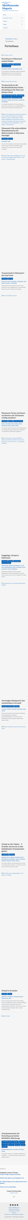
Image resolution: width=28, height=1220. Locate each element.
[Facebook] (10, 1205)
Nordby (3, 283)
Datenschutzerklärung (14, 1209)
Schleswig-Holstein (6, 860)
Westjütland (14, 569)
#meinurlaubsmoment (7, 1149)
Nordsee (9, 68)
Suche (4, 14)
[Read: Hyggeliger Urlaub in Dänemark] (14, 495)
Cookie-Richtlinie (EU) (14, 1207)
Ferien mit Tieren (18, 421)
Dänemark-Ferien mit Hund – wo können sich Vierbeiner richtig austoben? (14, 415)
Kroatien (4, 994)
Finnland (12, 1143)
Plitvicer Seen (5, 998)
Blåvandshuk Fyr (17, 565)
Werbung (17, 1145)
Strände (17, 860)
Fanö (3, 281)
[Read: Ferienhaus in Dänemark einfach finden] (7, 55)
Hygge (23, 567)
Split (10, 998)
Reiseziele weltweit (7, 18)
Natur (8, 141)
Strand (13, 425)
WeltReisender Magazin (10, 7)
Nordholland (5, 101)
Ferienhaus (4, 68)
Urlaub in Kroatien (9, 991)
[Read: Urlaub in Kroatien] (14, 930)
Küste (16, 100)
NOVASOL (21, 1149)
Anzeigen (5, 27)
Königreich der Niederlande (9, 95)
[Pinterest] (15, 1205)
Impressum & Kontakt (14, 1211)
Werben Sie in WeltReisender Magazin (14, 1214)
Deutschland (5, 854)
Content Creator (14, 1193)
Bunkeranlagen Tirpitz (10, 567)
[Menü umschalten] (21, 18)
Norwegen (4, 1145)
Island (17, 1143)
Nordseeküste (15, 68)
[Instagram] (13, 1205)
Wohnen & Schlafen (17, 97)
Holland (9, 100)
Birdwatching (5, 565)
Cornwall (4, 709)
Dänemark (4, 64)
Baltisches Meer (5, 857)
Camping (12, 854)
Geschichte (19, 709)
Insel (25, 281)
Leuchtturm (4, 569)
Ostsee (9, 425)
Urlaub (17, 425)
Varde (9, 569)
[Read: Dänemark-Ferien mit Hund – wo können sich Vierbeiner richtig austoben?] (14, 352)
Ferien (8, 281)
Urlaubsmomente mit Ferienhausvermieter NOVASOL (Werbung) (11, 1135)
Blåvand (11, 565)
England (17, 706)
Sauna (20, 68)
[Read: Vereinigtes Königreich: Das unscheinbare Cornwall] (14, 640)
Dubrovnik (4, 996)
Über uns (14, 1212)
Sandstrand (22, 859)
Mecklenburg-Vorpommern (8, 859)
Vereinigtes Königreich (7, 706)
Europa (10, 64)
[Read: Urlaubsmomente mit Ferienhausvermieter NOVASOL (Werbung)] (14, 1073)
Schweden (11, 1145)
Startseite (9, 39)
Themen (5, 21)
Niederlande (21, 100)
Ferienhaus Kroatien (18, 996)
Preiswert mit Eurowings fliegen (8, 1187)
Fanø (5, 281)
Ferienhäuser (20, 281)
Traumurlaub (13, 283)
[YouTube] (17, 1205)
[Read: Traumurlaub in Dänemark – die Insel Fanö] (14, 212)
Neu (15, 39)
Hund (13, 100)
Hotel (22, 857)
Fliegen (5, 24)
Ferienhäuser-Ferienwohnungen (10, 1141)
